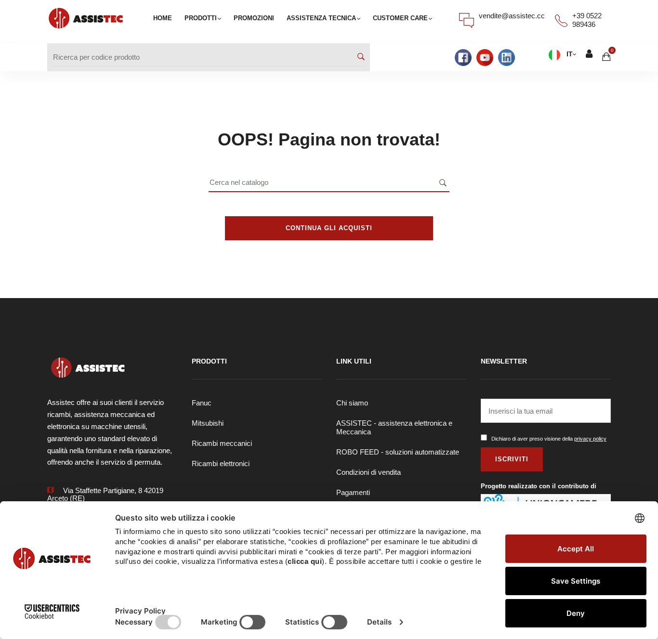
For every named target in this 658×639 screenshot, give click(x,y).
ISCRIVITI (511, 459)
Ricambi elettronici (221, 463)
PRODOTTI (200, 18)
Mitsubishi (208, 423)
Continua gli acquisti (329, 228)
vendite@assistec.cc (512, 16)
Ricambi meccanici (222, 443)
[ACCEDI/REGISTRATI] (589, 55)
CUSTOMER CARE (400, 18)
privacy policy (590, 439)
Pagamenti (353, 492)
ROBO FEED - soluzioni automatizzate (397, 452)
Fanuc (201, 403)
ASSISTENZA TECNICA (321, 18)
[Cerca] (361, 57)
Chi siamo (352, 403)
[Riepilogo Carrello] (606, 57)
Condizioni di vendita (368, 472)
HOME (162, 18)
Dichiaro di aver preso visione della (548, 439)
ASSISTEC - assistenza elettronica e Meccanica (394, 427)
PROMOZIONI (254, 18)
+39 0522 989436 (587, 20)
